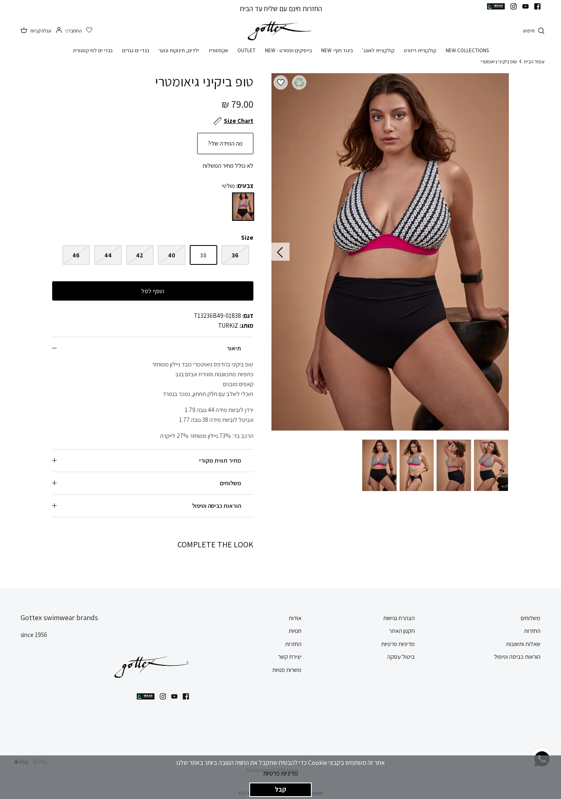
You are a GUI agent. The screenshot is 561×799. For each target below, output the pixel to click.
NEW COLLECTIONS (467, 50)
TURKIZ (228, 325)
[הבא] (280, 252)
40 (171, 255)
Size (247, 237)
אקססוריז (218, 50)
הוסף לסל (152, 291)
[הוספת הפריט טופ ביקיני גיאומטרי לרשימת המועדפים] (281, 82)
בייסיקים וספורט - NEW (288, 50)
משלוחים (230, 483)
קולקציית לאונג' (378, 50)
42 (139, 255)
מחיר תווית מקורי (220, 460)
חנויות (295, 631)
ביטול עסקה (401, 656)
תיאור (234, 348)
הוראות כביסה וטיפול (216, 506)
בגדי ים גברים (135, 50)
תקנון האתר (402, 631)
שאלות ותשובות (523, 644)
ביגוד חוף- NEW (337, 50)
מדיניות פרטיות (280, 773)
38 (203, 255)
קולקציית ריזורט (420, 50)
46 (76, 255)
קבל (280, 789)
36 (235, 255)
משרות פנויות (286, 670)
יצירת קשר (289, 656)
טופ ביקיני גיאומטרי (499, 61)
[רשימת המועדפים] (89, 30)
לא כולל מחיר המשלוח (228, 165)
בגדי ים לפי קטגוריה (93, 50)
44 (108, 255)
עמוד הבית (534, 61)
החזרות (532, 631)
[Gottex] (280, 30)
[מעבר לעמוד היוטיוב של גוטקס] (525, 6)
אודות (295, 618)
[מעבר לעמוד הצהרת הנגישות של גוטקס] (496, 6)
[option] (390, 252)
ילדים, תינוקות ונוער (179, 50)
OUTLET (246, 50)
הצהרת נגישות (399, 618)
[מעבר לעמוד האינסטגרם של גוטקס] (513, 6)
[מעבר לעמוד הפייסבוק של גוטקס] (537, 6)
